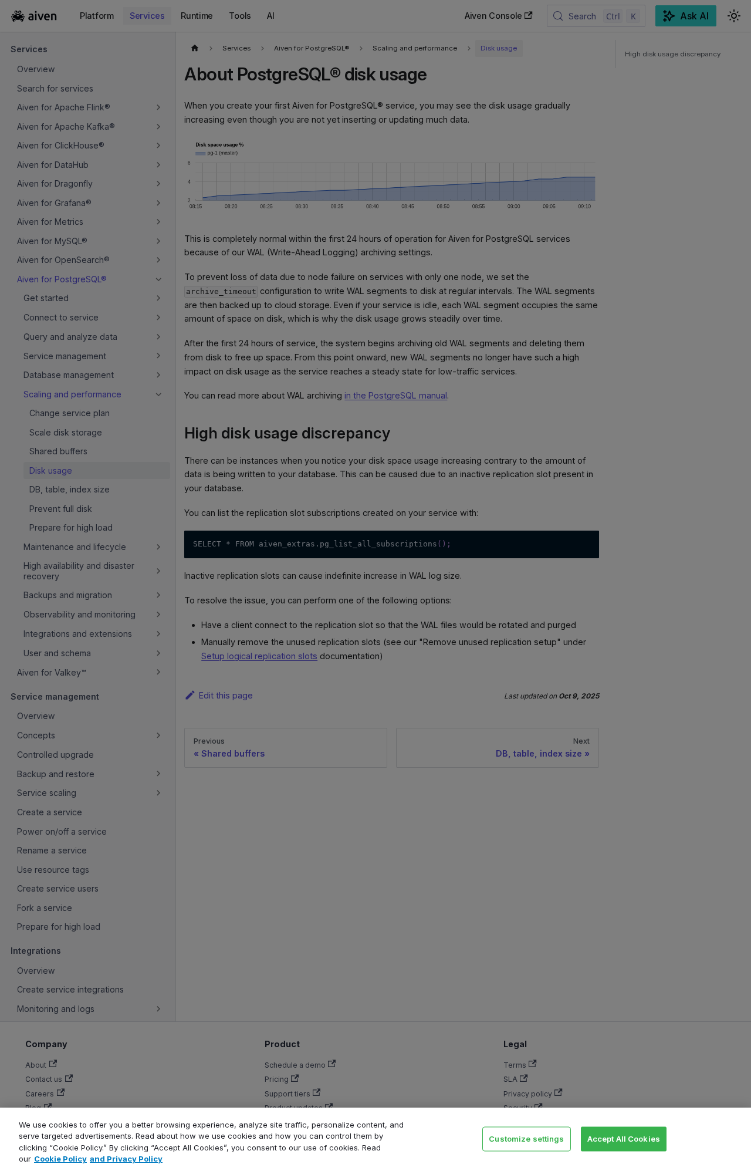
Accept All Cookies (623, 1138)
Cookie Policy (60, 1158)
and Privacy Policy (126, 1158)
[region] (375, 1139)
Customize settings (526, 1138)
